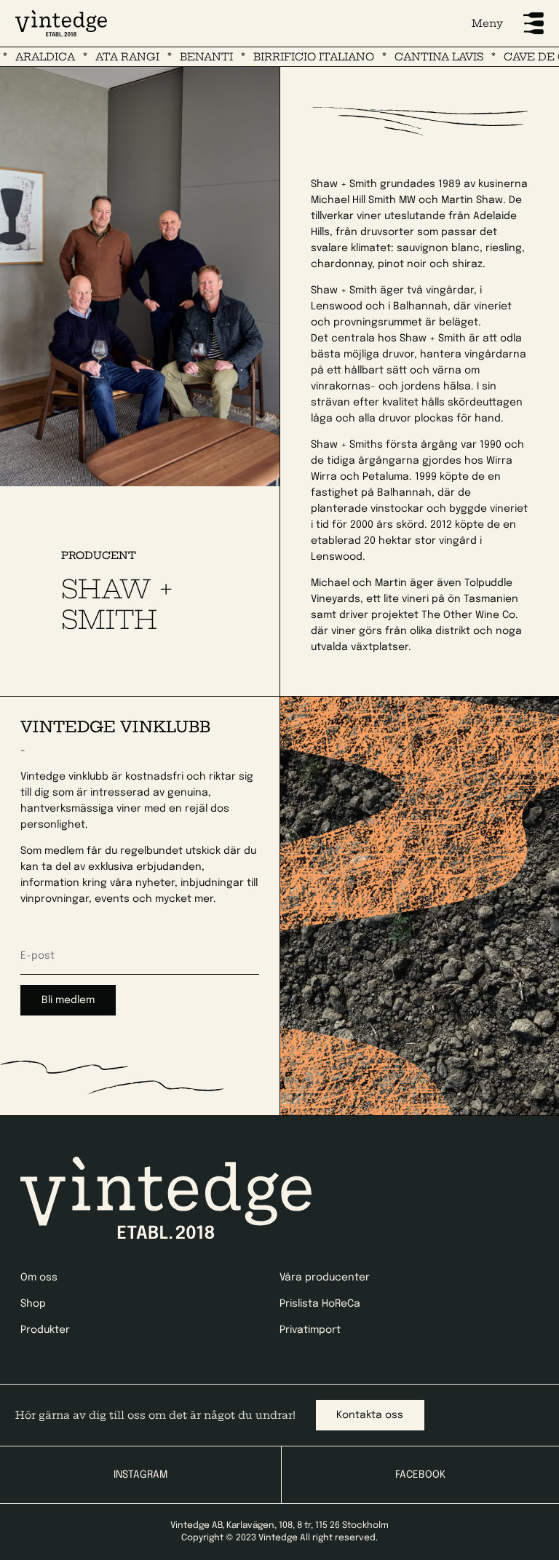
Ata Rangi (99, 56)
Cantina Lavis (410, 56)
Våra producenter (325, 1277)
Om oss (39, 1277)
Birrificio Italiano (285, 56)
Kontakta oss (369, 1415)
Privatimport (310, 1330)
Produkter (45, 1330)
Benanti (178, 56)
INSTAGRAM (140, 1475)
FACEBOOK (420, 1475)
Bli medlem (68, 1000)
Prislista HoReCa (320, 1304)
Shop (33, 1304)
